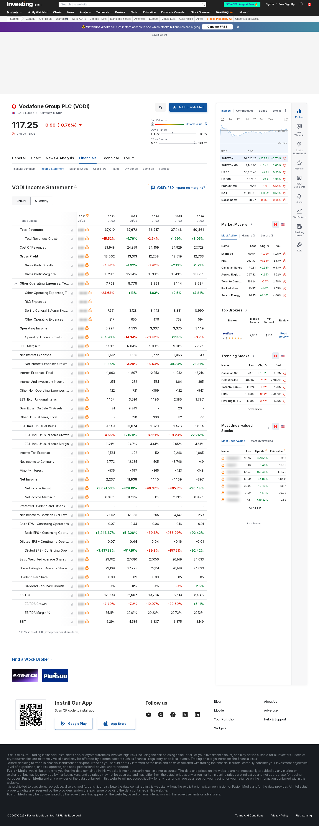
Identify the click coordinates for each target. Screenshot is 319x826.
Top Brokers (231, 247)
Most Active (229, 172)
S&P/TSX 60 (229, 102)
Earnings (148, 106)
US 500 (226, 116)
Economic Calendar (173, 12)
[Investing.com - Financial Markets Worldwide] (24, 4)
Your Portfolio (224, 656)
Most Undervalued (233, 378)
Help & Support (275, 656)
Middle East (168, 18)
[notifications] (301, 4)
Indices (226, 48)
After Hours (45, 18)
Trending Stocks (235, 293)
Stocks (14, 18)
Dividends (131, 106)
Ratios (116, 106)
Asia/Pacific (186, 18)
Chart (36, 95)
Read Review (284, 272)
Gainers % (248, 172)
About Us (270, 639)
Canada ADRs (98, 18)
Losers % (267, 172)
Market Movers (234, 162)
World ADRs (79, 18)
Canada (30, 18)
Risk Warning (304, 752)
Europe (153, 18)
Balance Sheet (78, 106)
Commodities (244, 48)
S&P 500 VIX (229, 123)
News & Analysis (60, 95)
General (19, 95)
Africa (199, 18)
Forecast (164, 106)
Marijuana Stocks (120, 18)
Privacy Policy (279, 752)
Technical (110, 95)
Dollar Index (229, 137)
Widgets (220, 665)
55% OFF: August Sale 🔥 (242, 4)
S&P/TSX (227, 95)
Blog (217, 639)
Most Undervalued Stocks (237, 365)
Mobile (219, 648)
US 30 (225, 109)
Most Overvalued (262, 378)
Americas (139, 18)
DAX (224, 130)
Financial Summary (24, 106)
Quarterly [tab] (41, 138)
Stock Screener (200, 12)
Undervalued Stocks (247, 18)
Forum (129, 95)
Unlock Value (194, 61)
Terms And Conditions (249, 752)
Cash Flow (99, 106)
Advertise (271, 648)
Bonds (263, 48)
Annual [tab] (21, 138)
